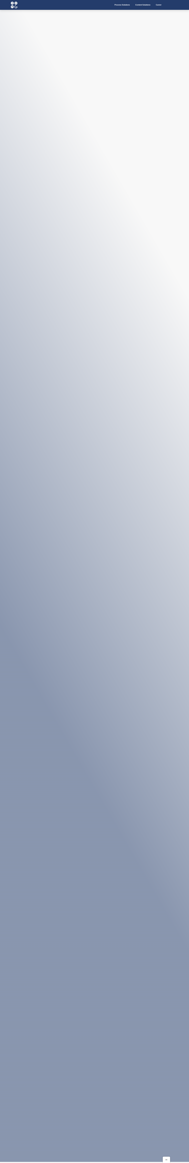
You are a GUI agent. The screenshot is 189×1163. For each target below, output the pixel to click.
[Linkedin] (171, 4)
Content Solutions (142, 5)
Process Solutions (122, 5)
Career (158, 5)
